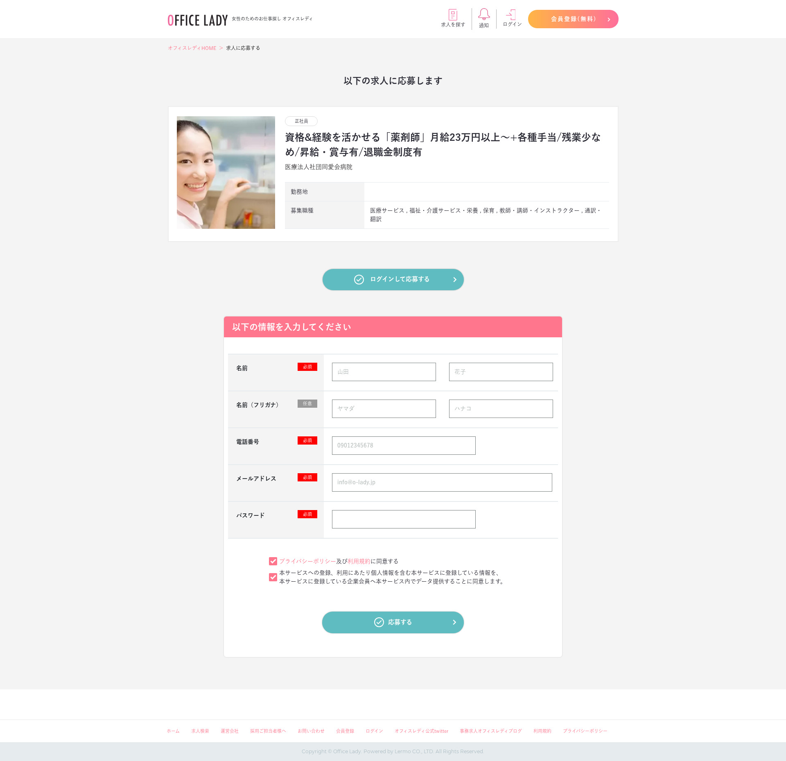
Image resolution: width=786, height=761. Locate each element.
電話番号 (274, 441)
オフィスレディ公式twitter (421, 731)
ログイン (512, 24)
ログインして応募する (400, 279)
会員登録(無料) (574, 19)
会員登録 (345, 731)
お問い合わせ (311, 731)
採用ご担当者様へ (268, 731)
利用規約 (359, 561)
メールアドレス (274, 478)
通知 (484, 25)
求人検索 (200, 731)
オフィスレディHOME (192, 47)
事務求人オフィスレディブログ (491, 731)
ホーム (173, 731)
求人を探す (453, 24)
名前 (274, 367)
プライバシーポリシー (307, 561)
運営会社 (230, 731)
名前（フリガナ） (274, 404)
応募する (400, 622)
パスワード (274, 515)
